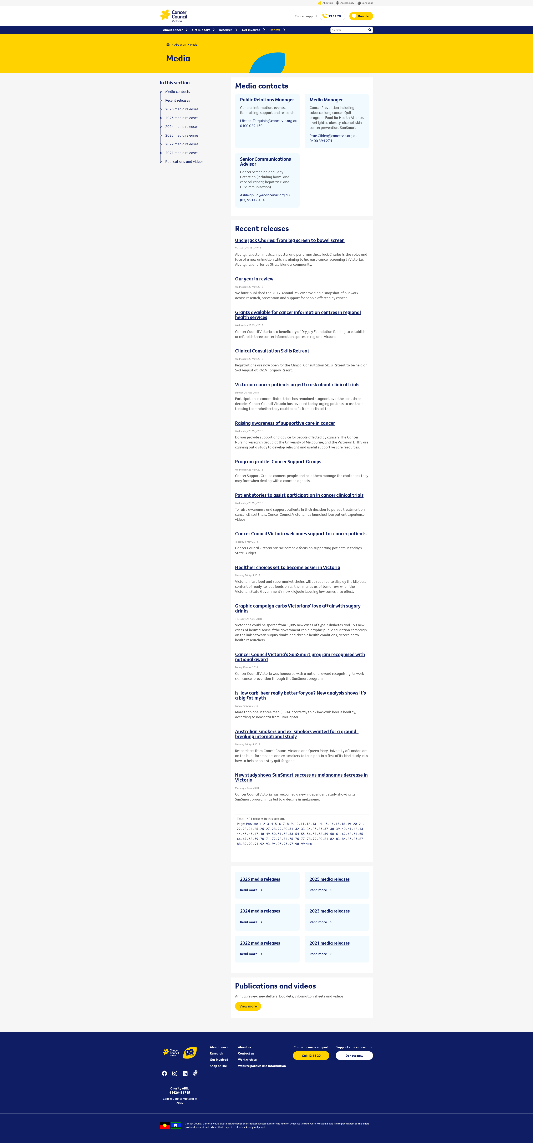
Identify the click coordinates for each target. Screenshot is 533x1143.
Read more (248, 890)
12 (308, 824)
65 (361, 834)
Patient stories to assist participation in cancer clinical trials (299, 495)
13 (314, 824)
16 (332, 824)
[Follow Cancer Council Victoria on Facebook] (164, 1076)
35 (314, 829)
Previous (252, 824)
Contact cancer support (311, 1047)
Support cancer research (354, 1047)
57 (314, 834)
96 (285, 844)
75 (291, 839)
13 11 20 (334, 16)
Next (308, 844)
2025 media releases (330, 879)
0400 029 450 (251, 125)
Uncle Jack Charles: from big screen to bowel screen (290, 240)
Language (367, 2)
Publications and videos (184, 161)
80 (320, 839)
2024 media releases (260, 911)
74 (285, 839)
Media (194, 44)
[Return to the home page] (173, 21)
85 (349, 839)
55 (303, 834)
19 (349, 824)
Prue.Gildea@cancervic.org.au (333, 135)
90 (250, 844)
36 (320, 829)
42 (355, 829)
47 (256, 834)
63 (349, 834)
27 (268, 829)
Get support (201, 30)
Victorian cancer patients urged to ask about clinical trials (297, 384)
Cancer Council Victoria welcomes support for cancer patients (300, 533)
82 (332, 839)
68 (250, 839)
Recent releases (177, 100)
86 (355, 839)
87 (361, 839)
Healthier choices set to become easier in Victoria (287, 567)
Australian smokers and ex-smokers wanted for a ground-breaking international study (297, 733)
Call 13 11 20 (311, 1055)
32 (297, 829)
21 (361, 824)
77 (303, 839)
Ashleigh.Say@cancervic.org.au (265, 195)
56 (309, 834)
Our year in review (254, 278)
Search (370, 30)
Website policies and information (262, 1066)
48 (262, 834)
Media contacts (177, 91)
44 (239, 834)
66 (239, 839)
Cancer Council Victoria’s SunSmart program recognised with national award (300, 656)
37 (326, 829)
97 (291, 844)
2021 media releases (330, 943)
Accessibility (347, 2)
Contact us (246, 1053)
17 (337, 824)
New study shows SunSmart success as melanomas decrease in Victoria (301, 777)
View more (248, 1006)
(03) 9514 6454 (252, 200)
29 (279, 829)
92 (262, 844)
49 (268, 834)
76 (297, 839)
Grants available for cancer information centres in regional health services (298, 314)
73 (279, 839)
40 (344, 829)
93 (268, 844)
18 (343, 824)
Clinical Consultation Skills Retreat (272, 350)
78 (309, 839)
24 (250, 829)
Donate (363, 16)
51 (279, 834)
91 (256, 844)
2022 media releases (260, 943)
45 (245, 834)
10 (297, 824)
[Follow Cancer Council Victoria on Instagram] (174, 1076)
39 (338, 829)
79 (314, 839)
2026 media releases (260, 879)
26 (262, 829)
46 (250, 834)
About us (328, 2)
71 (268, 839)
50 (274, 834)
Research (216, 1053)
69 (256, 839)
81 (326, 839)
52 (285, 834)
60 (332, 834)
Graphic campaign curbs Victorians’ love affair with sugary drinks (298, 608)
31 (291, 829)
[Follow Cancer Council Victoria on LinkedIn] (185, 1076)
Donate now (354, 1055)
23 (245, 829)
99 (303, 844)
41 (349, 829)
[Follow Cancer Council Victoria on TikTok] (195, 1076)
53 (291, 834)
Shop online (218, 1066)
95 (279, 844)
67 (245, 839)
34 (309, 829)
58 (320, 834)
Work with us (247, 1059)
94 (274, 844)
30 (285, 829)
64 (355, 834)
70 (262, 839)
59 (326, 834)
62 (344, 834)
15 (326, 824)
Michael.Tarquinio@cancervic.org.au (268, 120)
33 (303, 829)
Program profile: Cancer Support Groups (278, 461)
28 (274, 829)
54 (297, 834)
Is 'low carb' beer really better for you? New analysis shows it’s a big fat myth (300, 695)
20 (355, 824)
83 (338, 839)
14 (320, 824)
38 (332, 829)
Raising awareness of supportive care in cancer (285, 423)
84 (344, 839)
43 (361, 829)
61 (338, 834)
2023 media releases (330, 911)
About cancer (220, 1047)
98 (297, 844)
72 (274, 839)
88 (239, 844)
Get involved (219, 1059)
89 (245, 844)
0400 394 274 (321, 140)
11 (302, 824)
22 (239, 829)
